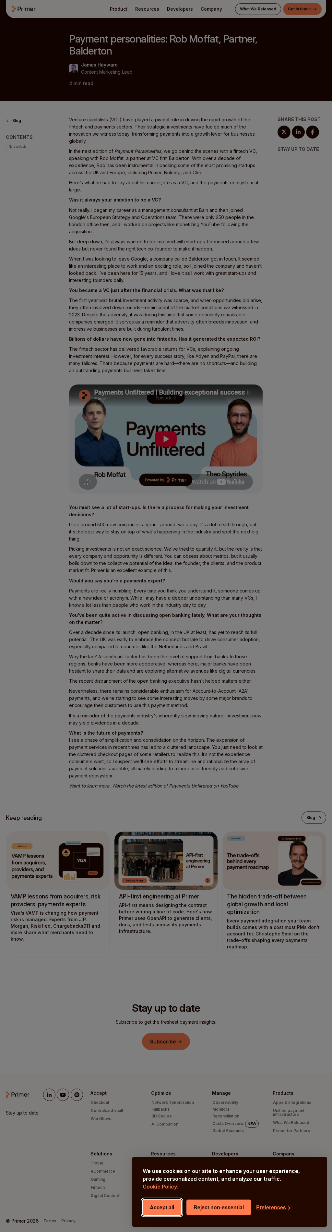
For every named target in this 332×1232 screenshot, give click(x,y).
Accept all (162, 1207)
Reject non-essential (219, 1207)
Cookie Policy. (160, 1186)
